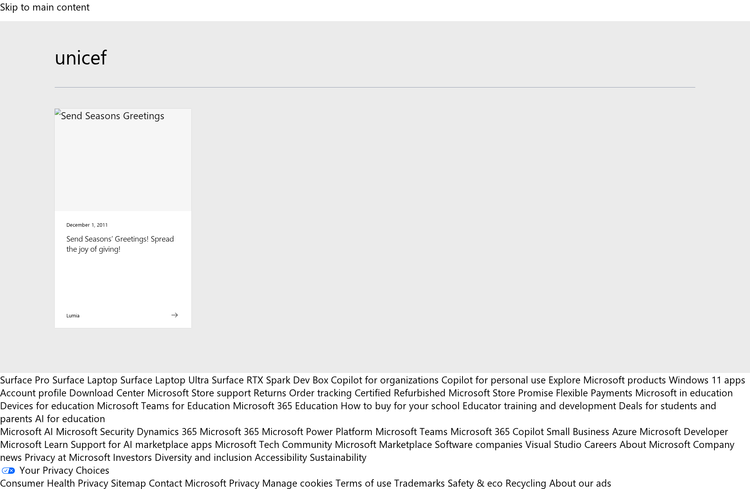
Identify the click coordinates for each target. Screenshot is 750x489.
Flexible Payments (594, 392)
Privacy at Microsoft (67, 456)
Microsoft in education (684, 392)
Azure (624, 431)
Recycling (525, 482)
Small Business (577, 431)
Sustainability (338, 456)
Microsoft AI (26, 431)
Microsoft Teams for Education (163, 405)
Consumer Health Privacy (54, 482)
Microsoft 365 (229, 431)
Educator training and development (539, 405)
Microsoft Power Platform (317, 431)
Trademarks (419, 482)
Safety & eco (475, 482)
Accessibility (281, 456)
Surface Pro (25, 379)
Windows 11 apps (707, 379)
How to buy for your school (400, 405)
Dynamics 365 (167, 431)
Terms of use (363, 482)
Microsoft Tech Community (273, 443)
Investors (132, 456)
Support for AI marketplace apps (141, 443)
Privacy (245, 482)
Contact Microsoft (187, 482)
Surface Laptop (85, 379)
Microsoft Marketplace (383, 443)
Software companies (479, 443)
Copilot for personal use (493, 379)
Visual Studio (553, 443)
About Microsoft (655, 443)
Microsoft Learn (34, 443)
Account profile (33, 392)
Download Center (107, 392)
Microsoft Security (95, 431)
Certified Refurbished (400, 392)
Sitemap (128, 482)
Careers (600, 443)
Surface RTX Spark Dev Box (270, 379)
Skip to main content (44, 6)
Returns (270, 392)
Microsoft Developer (683, 431)
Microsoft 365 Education (285, 405)
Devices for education (47, 405)
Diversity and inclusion (203, 456)
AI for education (70, 418)
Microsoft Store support (199, 392)
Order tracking (320, 392)
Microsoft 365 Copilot (497, 431)
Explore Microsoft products (607, 379)
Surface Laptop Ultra (164, 379)
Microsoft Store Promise (500, 392)
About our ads (580, 482)
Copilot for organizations (385, 379)
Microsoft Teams (411, 431)
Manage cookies (297, 482)
